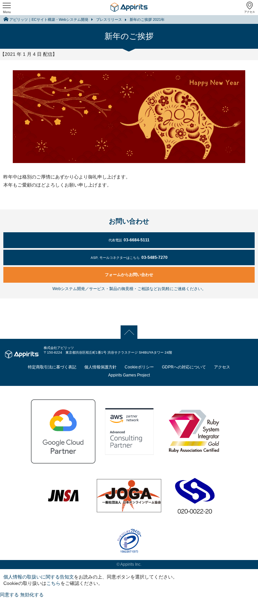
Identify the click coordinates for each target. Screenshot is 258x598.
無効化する (32, 594)
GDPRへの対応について (184, 367)
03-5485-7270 (129, 257)
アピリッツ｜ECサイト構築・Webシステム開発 (48, 19)
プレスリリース (109, 19)
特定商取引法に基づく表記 (52, 367)
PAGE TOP (129, 332)
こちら (53, 583)
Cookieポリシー (139, 367)
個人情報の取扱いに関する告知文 (38, 577)
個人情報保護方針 (100, 367)
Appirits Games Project (129, 375)
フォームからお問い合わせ (129, 274)
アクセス (249, 11)
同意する (9, 594)
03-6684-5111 (129, 240)
